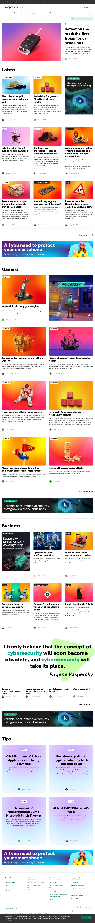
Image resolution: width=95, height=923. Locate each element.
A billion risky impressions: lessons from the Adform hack (45, 151)
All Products (30, 890)
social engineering (42, 585)
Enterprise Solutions (77, 878)
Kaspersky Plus (9, 885)
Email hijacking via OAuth (79, 604)
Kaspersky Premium (10, 888)
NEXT (38, 533)
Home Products (22, 2)
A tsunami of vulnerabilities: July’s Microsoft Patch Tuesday (24, 811)
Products (7, 13)
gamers (38, 77)
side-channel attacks (42, 182)
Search (91, 18)
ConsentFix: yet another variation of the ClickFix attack (46, 607)
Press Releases (37, 913)
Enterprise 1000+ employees (82, 2)
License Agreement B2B (11, 908)
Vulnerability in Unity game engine (20, 306)
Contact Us (7, 913)
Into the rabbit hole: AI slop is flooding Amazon (15, 149)
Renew (16, 13)
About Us (13, 913)
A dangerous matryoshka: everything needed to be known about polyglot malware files (79, 152)
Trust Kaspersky (45, 913)
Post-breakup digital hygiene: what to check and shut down (71, 760)
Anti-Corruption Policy (46, 907)
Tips (24, 750)
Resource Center (29, 913)
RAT (69, 533)
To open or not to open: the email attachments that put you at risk (15, 204)
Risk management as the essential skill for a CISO (35, 691)
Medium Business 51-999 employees (60, 2)
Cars (67, 24)
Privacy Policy (36, 907)
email (6, 182)
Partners (19, 913)
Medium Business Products (57, 878)
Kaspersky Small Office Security (36, 882)
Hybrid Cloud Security (77, 895)
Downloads (24, 13)
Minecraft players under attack (66, 468)
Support (33, 13)
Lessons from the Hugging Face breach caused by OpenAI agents (78, 204)
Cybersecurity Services (77, 885)
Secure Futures (50, 13)
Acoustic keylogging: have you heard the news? (47, 202)
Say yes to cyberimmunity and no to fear (11, 691)
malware (70, 129)
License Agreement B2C (57, 907)
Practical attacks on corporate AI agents (12, 605)
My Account (85, 7)
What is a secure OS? (81, 689)
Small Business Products (34, 878)
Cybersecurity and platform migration (43, 554)
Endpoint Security (76, 893)
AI (5, 129)
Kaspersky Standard (10, 882)
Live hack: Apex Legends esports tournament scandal (67, 413)
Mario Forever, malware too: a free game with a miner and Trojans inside (22, 469)
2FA (69, 585)
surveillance (8, 77)
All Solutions (8, 891)
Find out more (84, 235)
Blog (40, 13)
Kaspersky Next (53, 882)
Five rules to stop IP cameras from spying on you (15, 99)
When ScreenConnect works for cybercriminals (78, 554)
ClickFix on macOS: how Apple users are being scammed (23, 760)
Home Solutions (10, 878)
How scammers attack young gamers (22, 412)
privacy (38, 129)
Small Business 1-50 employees (39, 2)
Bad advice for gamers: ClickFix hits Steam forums (45, 99)
